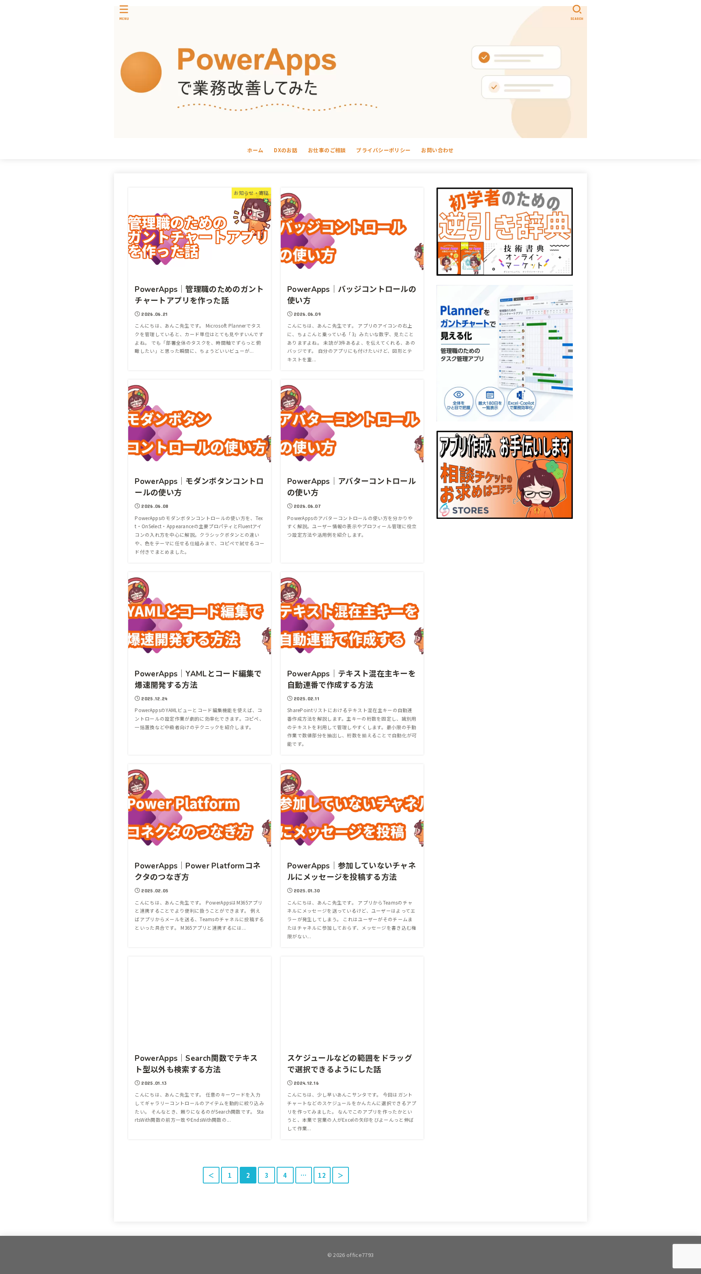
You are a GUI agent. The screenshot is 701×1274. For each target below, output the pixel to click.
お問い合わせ (437, 150)
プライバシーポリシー (383, 150)
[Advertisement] (505, 606)
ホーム (255, 150)
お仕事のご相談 (327, 150)
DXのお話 (285, 150)
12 (322, 1175)
